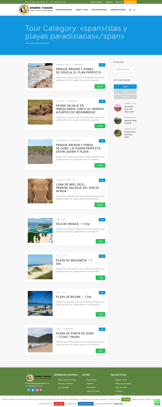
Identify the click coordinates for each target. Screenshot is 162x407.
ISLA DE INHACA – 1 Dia (73, 224)
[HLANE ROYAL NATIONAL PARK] (118, 133)
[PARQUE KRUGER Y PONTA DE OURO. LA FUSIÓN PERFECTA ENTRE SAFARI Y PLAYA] (40, 151)
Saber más (118, 403)
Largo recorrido (121, 387)
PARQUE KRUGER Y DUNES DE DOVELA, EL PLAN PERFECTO (78, 70)
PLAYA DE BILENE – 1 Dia (73, 297)
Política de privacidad (123, 383)
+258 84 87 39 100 (60, 2)
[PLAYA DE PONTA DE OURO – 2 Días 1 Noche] (40, 340)
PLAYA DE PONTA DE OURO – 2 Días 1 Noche (75, 335)
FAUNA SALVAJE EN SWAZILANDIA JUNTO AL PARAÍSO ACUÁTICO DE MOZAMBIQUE (80, 109)
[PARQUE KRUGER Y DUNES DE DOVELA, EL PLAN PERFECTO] (40, 75)
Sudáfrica (90, 383)
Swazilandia (90, 387)
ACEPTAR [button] (126, 399)
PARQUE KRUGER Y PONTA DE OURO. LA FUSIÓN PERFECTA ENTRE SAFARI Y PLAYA (78, 148)
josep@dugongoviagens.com (38, 2)
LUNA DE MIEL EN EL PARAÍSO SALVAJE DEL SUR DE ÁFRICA (77, 188)
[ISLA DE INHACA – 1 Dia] (40, 230)
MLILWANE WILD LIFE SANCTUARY (129, 109)
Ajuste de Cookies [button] (85, 404)
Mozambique (91, 380)
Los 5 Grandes (63, 387)
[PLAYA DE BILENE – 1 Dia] (40, 303)
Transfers (118, 391)
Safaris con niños (93, 391)
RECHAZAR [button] (59, 404)
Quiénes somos (121, 380)
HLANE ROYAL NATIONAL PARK (130, 134)
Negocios (118, 395)
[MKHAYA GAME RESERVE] (118, 120)
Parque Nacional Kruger (67, 380)
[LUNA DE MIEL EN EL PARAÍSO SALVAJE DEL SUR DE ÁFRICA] (40, 191)
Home (27, 43)
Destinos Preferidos (65, 383)
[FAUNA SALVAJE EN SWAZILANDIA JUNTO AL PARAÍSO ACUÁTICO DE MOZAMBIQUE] (40, 112)
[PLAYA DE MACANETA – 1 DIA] (40, 266)
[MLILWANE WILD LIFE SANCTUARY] (118, 108)
